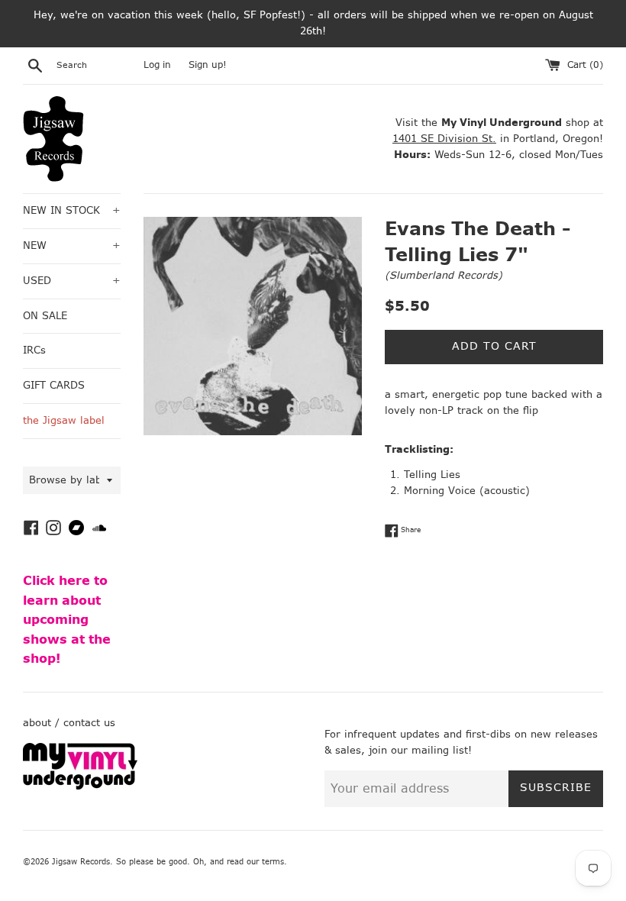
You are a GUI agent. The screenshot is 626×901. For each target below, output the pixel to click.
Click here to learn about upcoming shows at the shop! (67, 620)
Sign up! (208, 65)
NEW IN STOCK (72, 210)
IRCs (34, 350)
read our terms (255, 862)
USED (72, 280)
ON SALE (45, 315)
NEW (72, 245)
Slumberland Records (443, 275)
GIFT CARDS (54, 385)
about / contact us (69, 722)
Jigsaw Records (81, 862)
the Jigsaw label (64, 420)
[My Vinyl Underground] (80, 786)
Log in (157, 65)
